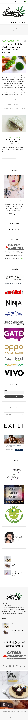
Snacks (21, 135)
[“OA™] (14, 249)
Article (6, 40)
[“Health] (14, 503)
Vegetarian (11, 41)
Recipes (19, 40)
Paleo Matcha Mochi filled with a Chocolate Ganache (14, 140)
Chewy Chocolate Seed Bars (17, 564)
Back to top (14, 717)
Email (5, 390)
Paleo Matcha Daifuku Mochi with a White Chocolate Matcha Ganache (12, 48)
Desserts (12, 40)
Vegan (4, 41)
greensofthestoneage (14, 106)
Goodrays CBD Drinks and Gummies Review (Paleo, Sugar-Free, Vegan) (17, 573)
